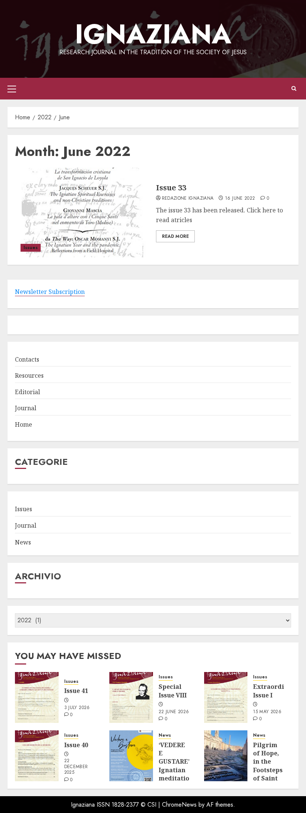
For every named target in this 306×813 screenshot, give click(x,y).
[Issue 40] (37, 755)
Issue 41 (76, 691)
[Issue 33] (82, 212)
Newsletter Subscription (50, 292)
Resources (29, 375)
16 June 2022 (240, 199)
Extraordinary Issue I (276, 690)
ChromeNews (179, 804)
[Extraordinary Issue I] (226, 697)
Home (23, 424)
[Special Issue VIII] (131, 697)
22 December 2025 (76, 767)
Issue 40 (76, 745)
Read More (175, 236)
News (23, 542)
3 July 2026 (77, 708)
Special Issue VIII (173, 690)
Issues (31, 247)
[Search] (294, 89)
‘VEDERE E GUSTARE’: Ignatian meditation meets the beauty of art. (176, 774)
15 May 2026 (267, 712)
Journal (25, 408)
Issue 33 (171, 187)
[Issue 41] (37, 697)
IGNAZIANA (153, 34)
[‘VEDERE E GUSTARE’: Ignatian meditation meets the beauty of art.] (131, 755)
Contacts (27, 359)
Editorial (27, 392)
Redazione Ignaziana (188, 199)
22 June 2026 (174, 712)
